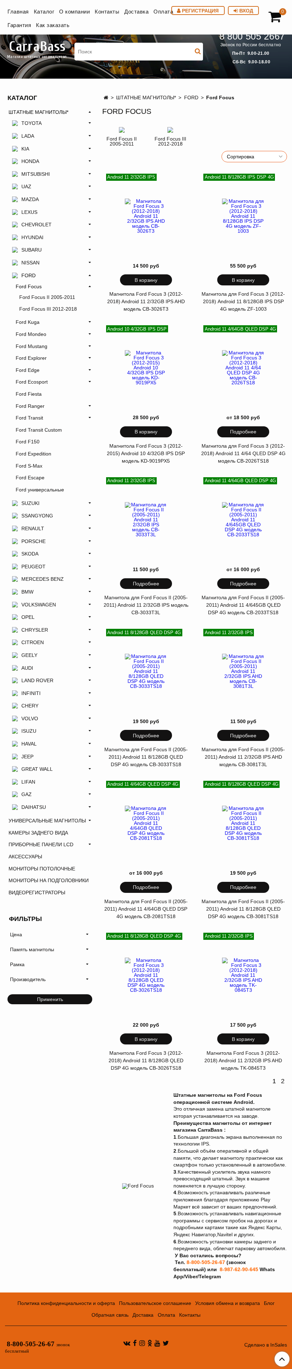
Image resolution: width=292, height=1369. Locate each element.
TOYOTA (31, 123)
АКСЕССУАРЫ (25, 856)
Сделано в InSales (265, 1344)
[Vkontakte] (126, 1343)
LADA (27, 136)
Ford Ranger (30, 406)
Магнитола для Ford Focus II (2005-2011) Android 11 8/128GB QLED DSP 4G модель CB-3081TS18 (243, 909)
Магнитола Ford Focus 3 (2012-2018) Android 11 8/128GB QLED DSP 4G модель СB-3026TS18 (146, 1060)
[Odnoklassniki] (149, 1343)
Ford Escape (30, 477)
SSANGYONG (37, 515)
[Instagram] (142, 1343)
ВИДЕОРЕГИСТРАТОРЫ (37, 892)
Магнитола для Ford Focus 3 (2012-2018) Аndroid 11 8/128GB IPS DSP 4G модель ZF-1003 (243, 301)
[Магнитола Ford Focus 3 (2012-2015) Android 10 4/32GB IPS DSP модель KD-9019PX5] (146, 367)
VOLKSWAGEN (38, 604)
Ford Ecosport (32, 382)
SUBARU (31, 250)
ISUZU (28, 731)
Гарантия (19, 25)
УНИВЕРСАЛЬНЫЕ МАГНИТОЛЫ (47, 820)
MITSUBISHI (35, 174)
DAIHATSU (33, 807)
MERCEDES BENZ (42, 579)
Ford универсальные (40, 490)
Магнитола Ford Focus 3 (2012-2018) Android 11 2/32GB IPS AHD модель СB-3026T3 (146, 301)
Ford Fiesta (29, 394)
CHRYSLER (34, 630)
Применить (50, 999)
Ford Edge (28, 370)
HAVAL (29, 744)
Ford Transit (29, 418)
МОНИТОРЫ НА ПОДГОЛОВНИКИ (49, 880)
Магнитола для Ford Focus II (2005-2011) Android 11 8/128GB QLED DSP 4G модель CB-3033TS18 (146, 757)
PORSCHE (33, 541)
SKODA (29, 554)
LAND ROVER (37, 680)
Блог (269, 1303)
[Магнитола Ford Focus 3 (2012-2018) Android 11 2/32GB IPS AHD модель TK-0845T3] (243, 975)
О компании (74, 12)
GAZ (26, 794)
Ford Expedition (33, 454)
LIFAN (28, 782)
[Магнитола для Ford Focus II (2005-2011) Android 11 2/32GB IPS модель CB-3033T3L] (146, 519)
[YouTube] (157, 1343)
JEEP (27, 756)
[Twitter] (166, 1343)
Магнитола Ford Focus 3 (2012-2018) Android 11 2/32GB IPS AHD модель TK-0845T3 (243, 1060)
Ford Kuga (28, 322)
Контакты (107, 12)
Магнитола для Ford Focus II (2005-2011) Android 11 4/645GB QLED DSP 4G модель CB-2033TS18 (243, 605)
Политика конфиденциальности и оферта (66, 1303)
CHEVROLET (36, 224)
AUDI (27, 668)
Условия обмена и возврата (227, 1303)
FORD (191, 97)
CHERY (29, 706)
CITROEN (32, 642)
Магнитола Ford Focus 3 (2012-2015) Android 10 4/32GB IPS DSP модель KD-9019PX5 (146, 453)
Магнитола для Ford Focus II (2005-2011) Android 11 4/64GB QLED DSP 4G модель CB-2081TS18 (146, 909)
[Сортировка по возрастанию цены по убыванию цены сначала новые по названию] (254, 156)
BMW (27, 592)
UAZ (26, 186)
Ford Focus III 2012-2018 (170, 141)
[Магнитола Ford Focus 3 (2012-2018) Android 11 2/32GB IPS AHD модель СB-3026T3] (146, 216)
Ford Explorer (31, 358)
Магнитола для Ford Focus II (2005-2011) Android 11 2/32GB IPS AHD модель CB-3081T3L (243, 757)
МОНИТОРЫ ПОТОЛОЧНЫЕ (42, 869)
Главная (18, 12)
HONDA (30, 161)
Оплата (163, 12)
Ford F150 (28, 441)
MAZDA (30, 199)
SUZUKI (30, 503)
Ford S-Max (29, 466)
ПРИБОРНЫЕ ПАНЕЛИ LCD (41, 844)
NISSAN (30, 262)
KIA (25, 149)
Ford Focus (29, 286)
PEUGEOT (33, 566)
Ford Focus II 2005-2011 (121, 141)
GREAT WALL (37, 769)
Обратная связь (110, 1315)
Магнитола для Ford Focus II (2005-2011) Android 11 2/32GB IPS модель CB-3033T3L (146, 605)
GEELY (29, 655)
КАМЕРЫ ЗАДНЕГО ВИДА (38, 833)
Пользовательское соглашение (155, 1303)
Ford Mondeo (31, 334)
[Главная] (106, 97)
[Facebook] (135, 1343)
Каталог (44, 12)
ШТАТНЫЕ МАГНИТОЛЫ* (146, 97)
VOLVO (29, 718)
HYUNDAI (32, 237)
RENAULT (32, 528)
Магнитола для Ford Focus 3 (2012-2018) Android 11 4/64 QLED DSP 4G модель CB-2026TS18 (243, 453)
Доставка (136, 12)
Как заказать (52, 25)
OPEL (28, 617)
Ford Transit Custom (39, 430)
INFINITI (31, 693)
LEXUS (29, 212)
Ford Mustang (31, 346)
